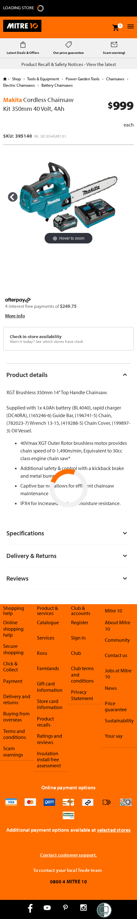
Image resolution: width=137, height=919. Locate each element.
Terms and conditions (14, 734)
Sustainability (119, 720)
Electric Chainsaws (19, 85)
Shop (16, 78)
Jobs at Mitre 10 (118, 673)
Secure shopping (13, 649)
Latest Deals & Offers (23, 52)
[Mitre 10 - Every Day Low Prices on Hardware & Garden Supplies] (22, 27)
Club (76, 653)
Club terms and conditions (82, 674)
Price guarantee (116, 706)
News (111, 688)
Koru (42, 653)
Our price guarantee (68, 52)
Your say (114, 736)
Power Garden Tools (82, 78)
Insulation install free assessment (49, 759)
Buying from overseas (16, 716)
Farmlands (48, 668)
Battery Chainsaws (56, 85)
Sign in (78, 637)
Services (45, 637)
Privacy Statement (82, 695)
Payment (12, 681)
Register (79, 622)
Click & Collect (10, 666)
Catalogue (48, 622)
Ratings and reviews (49, 739)
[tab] (68, 374)
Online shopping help (13, 628)
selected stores (114, 830)
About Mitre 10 (117, 625)
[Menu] (130, 27)
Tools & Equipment (43, 78)
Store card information (49, 704)
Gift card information (49, 686)
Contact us (116, 655)
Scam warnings (13, 751)
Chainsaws (115, 78)
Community (117, 640)
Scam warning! (114, 52)
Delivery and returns (16, 699)
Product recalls (45, 721)
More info (15, 316)
